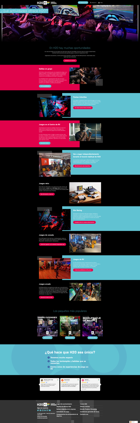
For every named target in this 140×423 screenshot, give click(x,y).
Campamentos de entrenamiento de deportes (67, 415)
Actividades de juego (63, 412)
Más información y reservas (47, 194)
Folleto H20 (83, 404)
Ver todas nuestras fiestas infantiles (83, 107)
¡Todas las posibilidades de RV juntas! (83, 270)
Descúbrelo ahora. (45, 143)
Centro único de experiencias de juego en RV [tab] (69, 368)
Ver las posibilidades (45, 86)
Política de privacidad (42, 416)
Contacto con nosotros (70, 60)
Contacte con (84, 414)
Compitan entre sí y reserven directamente (84, 222)
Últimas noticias (85, 406)
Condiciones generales (42, 418)
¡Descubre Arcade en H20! (46, 297)
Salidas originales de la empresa (66, 409)
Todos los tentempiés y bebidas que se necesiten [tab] (68, 362)
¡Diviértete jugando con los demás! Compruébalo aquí (52, 244)
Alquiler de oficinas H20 (64, 406)
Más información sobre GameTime (82, 166)
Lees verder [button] (63, 389)
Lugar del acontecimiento (64, 404)
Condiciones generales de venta (89, 412)
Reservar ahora (47, 337)
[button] (100, 384)
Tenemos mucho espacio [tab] (61, 357)
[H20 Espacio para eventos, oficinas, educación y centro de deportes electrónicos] (47, 2)
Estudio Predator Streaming (88, 409)
